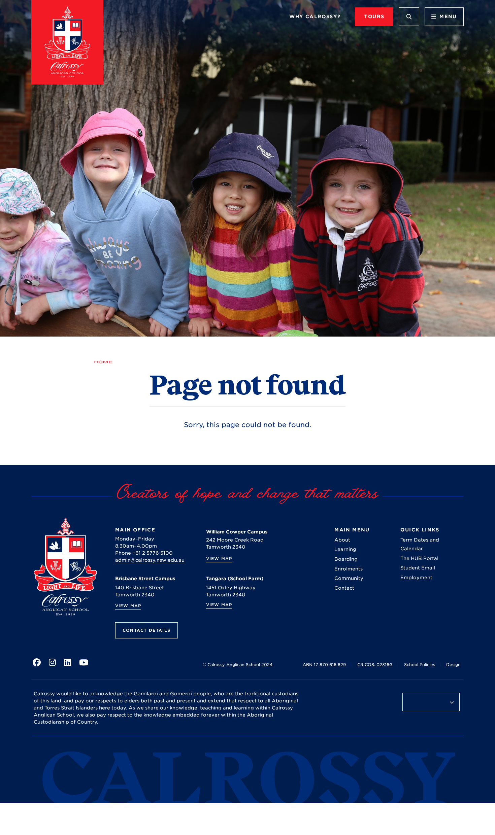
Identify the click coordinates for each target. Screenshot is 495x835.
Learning (345, 549)
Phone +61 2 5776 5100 (144, 553)
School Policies (419, 664)
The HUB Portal (419, 558)
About (342, 540)
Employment (416, 577)
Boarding (346, 559)
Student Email (417, 567)
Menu (448, 16)
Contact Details (147, 630)
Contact (344, 588)
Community (348, 578)
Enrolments (348, 568)
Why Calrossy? (314, 16)
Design (453, 664)
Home (103, 362)
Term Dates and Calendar (419, 544)
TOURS (374, 16)
